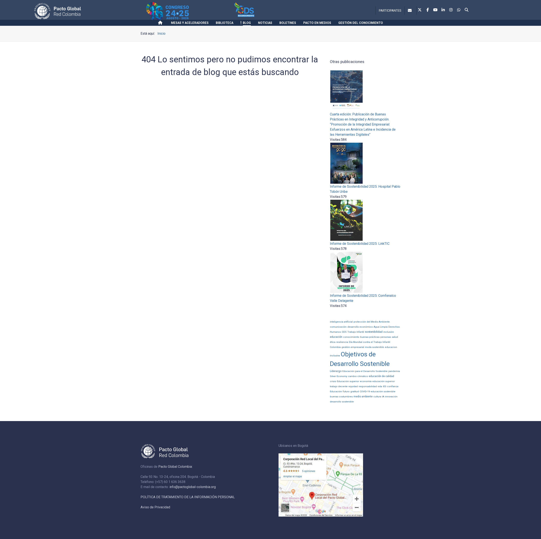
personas (385, 337)
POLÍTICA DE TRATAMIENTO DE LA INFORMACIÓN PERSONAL (188, 497)
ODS (344, 332)
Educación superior (348, 381)
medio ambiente (363, 396)
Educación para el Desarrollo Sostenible (365, 371)
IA (383, 396)
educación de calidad (381, 376)
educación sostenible (383, 391)
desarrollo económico (360, 327)
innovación (391, 396)
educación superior (383, 381)
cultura (377, 396)
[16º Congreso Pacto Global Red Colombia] (189, 11)
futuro (346, 391)
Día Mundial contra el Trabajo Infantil (369, 342)
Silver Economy (338, 376)
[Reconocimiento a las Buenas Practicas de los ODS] (268, 11)
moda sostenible (374, 347)
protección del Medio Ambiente (372, 321)
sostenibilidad (374, 331)
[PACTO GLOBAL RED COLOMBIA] (89, 11)
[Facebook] (427, 10)
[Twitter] (420, 10)
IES (384, 386)
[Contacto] (410, 10)
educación (336, 336)
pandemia (394, 371)
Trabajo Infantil (355, 332)
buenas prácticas (370, 337)
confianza (392, 386)
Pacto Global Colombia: (175, 467)
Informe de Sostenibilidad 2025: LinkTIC (359, 244)
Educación (336, 391)
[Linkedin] (443, 10)
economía (366, 381)
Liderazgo (336, 371)
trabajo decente (339, 386)
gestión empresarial (353, 347)
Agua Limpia (381, 327)
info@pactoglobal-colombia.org (192, 487)
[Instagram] (451, 10)
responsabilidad (368, 386)
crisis (333, 381)
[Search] (466, 10)
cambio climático (358, 376)
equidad (353, 386)
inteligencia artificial (341, 321)
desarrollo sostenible (342, 401)
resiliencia (342, 342)
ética (332, 342)
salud (395, 337)
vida (380, 386)
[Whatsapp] (459, 10)
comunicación (338, 327)
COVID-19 (365, 391)
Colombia (335, 347)
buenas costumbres (341, 396)
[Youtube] (435, 10)
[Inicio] (161, 22)
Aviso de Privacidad (155, 507)
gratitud (354, 391)
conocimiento (351, 337)
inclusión (388, 332)
